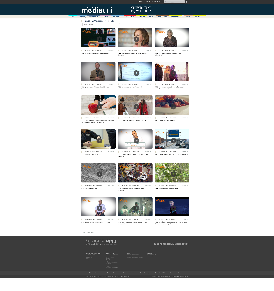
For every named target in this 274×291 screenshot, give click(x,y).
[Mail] (159, 2)
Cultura (106, 17)
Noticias (82, 17)
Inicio (72, 17)
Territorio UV (176, 17)
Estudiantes (163, 17)
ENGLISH (147, 2)
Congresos (117, 17)
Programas (130, 17)
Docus (189, 17)
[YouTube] (157, 2)
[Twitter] (155, 2)
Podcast (142, 17)
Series (198, 17)
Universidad (94, 17)
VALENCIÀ (140, 2)
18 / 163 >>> (88, 233)
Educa (152, 17)
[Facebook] (152, 2)
